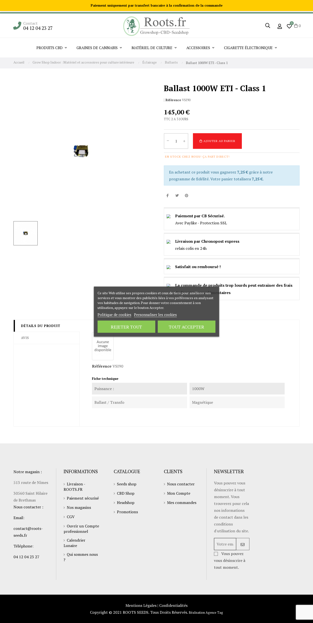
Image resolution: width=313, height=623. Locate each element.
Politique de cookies (114, 314)
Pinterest (186, 195)
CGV (71, 516)
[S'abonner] (242, 544)
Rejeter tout (126, 326)
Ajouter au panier (218, 141)
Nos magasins (79, 507)
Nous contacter (181, 484)
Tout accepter (186, 326)
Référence (173, 100)
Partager (167, 195)
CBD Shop (125, 493)
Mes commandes (181, 502)
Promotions (127, 511)
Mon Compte (178, 493)
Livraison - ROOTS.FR (74, 486)
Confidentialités (173, 605)
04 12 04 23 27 (38, 28)
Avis (25, 338)
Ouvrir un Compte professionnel (81, 528)
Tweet (177, 195)
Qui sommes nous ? (81, 557)
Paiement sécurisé (83, 498)
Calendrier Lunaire (74, 542)
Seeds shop (126, 484)
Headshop (125, 502)
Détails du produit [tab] (40, 326)
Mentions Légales (140, 605)
